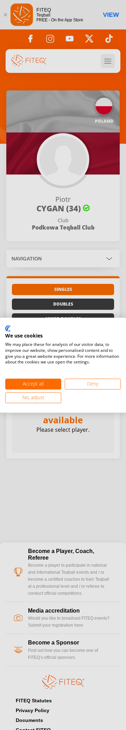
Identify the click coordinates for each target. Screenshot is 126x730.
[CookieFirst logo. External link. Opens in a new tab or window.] (7, 328)
